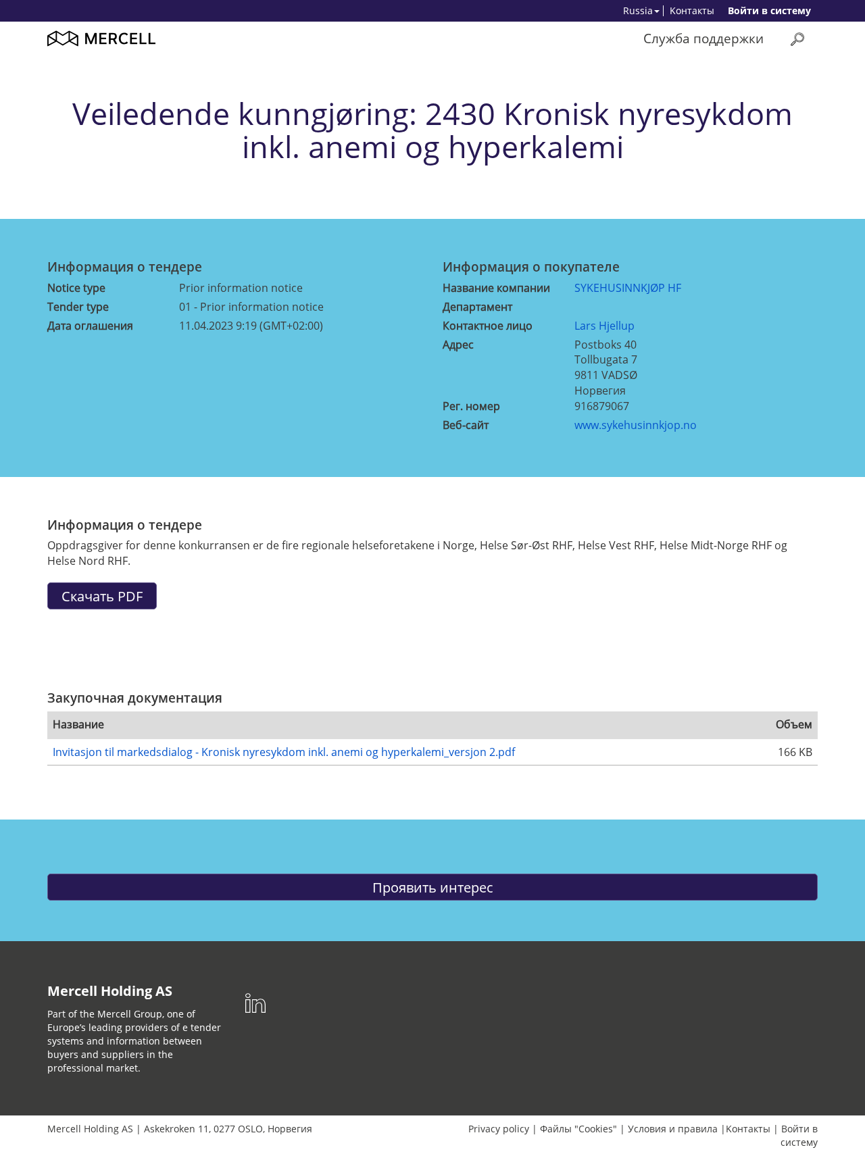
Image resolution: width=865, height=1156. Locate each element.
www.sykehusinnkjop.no (635, 425)
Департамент (477, 306)
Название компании (496, 287)
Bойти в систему (769, 10)
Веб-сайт (466, 425)
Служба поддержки (703, 38)
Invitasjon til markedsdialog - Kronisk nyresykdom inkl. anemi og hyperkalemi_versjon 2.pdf (284, 752)
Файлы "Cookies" (578, 1128)
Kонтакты (692, 10)
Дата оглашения (90, 325)
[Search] (797, 39)
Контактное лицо (488, 325)
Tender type (78, 306)
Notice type (76, 287)
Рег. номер (471, 406)
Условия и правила (673, 1128)
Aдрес (458, 344)
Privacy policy (498, 1128)
